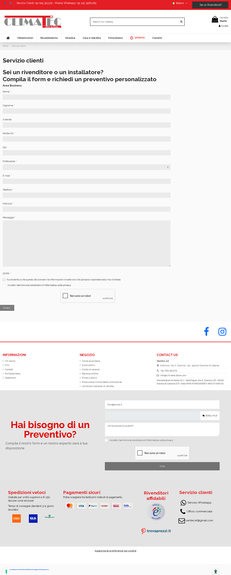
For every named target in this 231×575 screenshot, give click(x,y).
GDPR (6, 273)
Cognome (8, 105)
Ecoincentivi (88, 365)
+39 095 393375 (168, 370)
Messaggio (9, 217)
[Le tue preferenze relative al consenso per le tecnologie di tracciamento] (6, 571)
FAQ (7, 365)
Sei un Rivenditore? (210, 4)
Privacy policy (89, 377)
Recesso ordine (90, 373)
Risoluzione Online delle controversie (102, 382)
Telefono (8, 189)
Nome (7, 91)
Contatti (9, 369)
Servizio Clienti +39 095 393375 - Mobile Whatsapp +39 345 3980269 (56, 3)
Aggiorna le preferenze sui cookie (115, 550)
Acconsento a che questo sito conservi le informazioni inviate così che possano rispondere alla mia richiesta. (63, 279)
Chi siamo (10, 361)
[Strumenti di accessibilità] (215, 571)
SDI (4, 147)
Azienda (7, 119)
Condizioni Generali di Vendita (98, 386)
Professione (9, 161)
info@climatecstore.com (173, 375)
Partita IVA (9, 133)
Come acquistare (91, 361)
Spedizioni (10, 377)
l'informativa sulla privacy (57, 285)
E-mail (7, 175)
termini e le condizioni (29, 285)
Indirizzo (8, 203)
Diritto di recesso (91, 369)
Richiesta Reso (12, 373)
